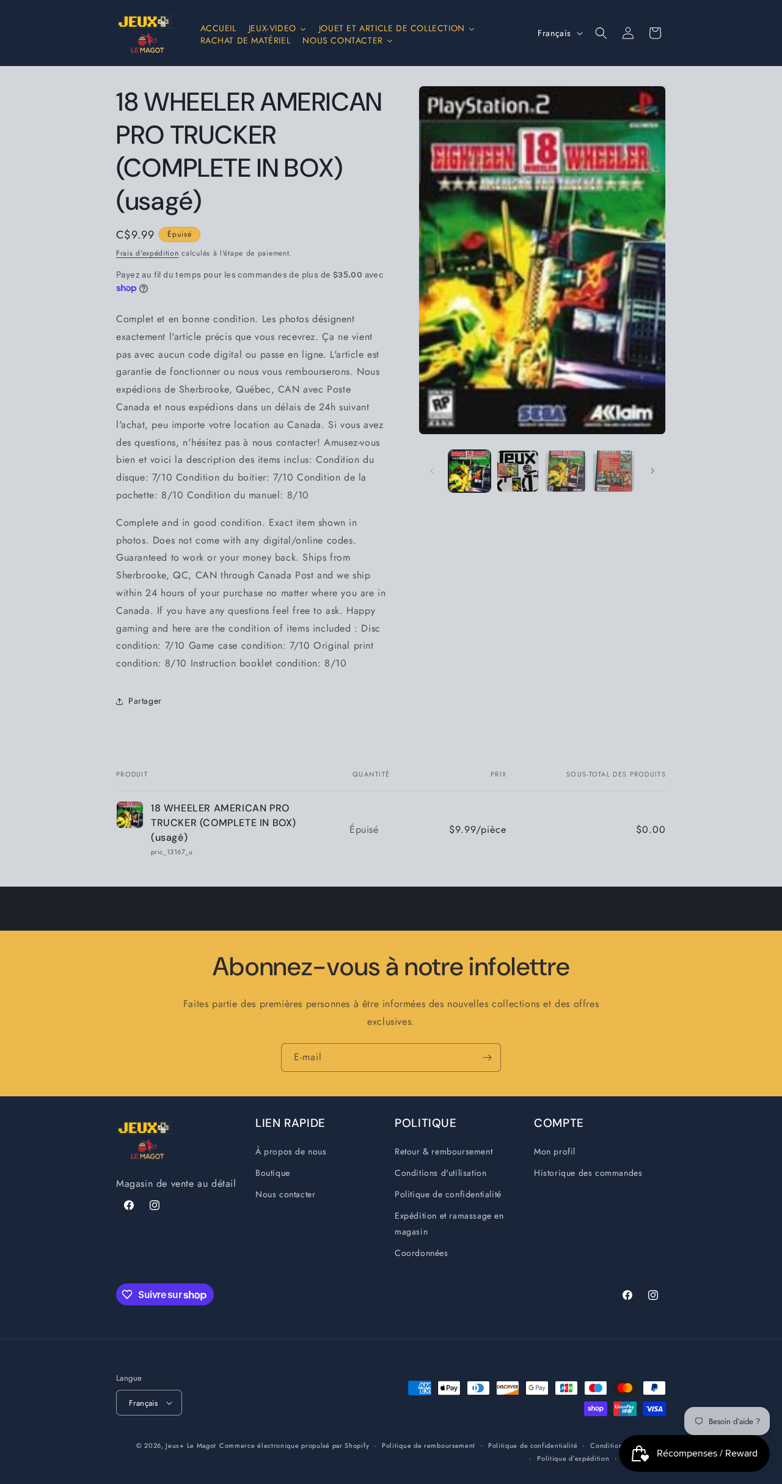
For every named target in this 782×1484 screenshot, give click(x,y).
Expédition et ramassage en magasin (449, 1223)
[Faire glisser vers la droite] (652, 470)
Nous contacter (285, 1194)
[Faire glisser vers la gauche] (431, 470)
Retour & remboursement (443, 1151)
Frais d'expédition (147, 253)
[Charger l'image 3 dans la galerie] (566, 471)
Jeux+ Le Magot (191, 1445)
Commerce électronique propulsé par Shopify (294, 1445)
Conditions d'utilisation (440, 1173)
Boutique (272, 1173)
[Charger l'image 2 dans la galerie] (518, 471)
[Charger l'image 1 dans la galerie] (469, 471)
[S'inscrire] (486, 1057)
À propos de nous (291, 1151)
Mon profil (555, 1151)
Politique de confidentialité (448, 1194)
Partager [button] (145, 701)
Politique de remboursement (428, 1445)
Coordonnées (421, 1253)
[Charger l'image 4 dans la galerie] (614, 471)
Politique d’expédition (573, 1458)
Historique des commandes (588, 1173)
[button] (601, 33)
